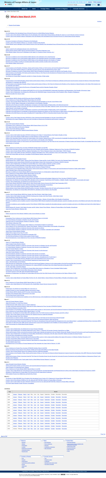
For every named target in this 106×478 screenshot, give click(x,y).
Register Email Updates (14, 25)
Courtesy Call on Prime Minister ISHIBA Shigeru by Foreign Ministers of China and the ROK (27, 136)
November (58, 397)
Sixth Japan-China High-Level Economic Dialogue (17, 127)
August (42, 397)
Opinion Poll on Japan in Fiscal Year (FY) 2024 (17, 232)
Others (68, 451)
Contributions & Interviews (50, 447)
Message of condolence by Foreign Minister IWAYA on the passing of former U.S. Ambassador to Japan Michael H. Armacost (35, 171)
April (28, 394)
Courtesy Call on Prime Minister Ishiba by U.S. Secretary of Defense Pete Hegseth (25, 42)
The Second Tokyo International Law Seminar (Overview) (19, 335)
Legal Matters (25, 471)
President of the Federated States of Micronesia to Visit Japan (20, 293)
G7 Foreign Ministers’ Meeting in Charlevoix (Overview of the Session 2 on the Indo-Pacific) (27, 255)
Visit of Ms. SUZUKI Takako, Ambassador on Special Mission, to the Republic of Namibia (27, 103)
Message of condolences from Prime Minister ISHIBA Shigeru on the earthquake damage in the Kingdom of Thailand (33, 60)
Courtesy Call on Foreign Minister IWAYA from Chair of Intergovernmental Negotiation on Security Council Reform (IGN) (34, 101)
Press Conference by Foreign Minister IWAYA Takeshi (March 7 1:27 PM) (23, 311)
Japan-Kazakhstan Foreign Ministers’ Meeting (16, 197)
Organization (24, 445)
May (32, 397)
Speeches (47, 445)
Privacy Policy (38, 471)
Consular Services (48, 456)
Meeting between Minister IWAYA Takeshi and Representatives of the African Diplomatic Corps (28, 50)
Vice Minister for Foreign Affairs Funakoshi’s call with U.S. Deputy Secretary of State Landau (27, 76)
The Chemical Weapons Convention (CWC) (16, 308)
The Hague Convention (49, 464)
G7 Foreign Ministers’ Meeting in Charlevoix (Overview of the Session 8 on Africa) (25, 228)
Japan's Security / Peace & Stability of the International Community (75, 444)
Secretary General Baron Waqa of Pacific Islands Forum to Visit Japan (22, 338)
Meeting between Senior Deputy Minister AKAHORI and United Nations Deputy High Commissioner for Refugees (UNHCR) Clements (37, 162)
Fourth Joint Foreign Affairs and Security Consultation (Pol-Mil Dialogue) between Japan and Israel (29, 154)
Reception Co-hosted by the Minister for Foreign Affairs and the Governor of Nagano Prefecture (28, 166)
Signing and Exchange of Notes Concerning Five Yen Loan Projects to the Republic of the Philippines (29, 139)
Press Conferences (48, 444)
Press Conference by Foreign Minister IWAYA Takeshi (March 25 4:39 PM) (23, 100)
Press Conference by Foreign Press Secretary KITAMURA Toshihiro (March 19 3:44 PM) (27, 147)
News (45, 440)
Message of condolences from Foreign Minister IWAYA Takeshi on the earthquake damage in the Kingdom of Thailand (33, 58)
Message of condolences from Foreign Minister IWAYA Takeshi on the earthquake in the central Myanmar (30, 56)
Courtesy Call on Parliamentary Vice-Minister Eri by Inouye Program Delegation (24, 328)
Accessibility (31, 471)
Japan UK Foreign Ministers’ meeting (14, 248)
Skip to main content (71, 2)
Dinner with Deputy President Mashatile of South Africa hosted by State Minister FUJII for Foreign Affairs (30, 165)
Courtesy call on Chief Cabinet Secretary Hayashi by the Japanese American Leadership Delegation (29, 314)
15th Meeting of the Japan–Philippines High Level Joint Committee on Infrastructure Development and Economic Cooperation (35, 119)
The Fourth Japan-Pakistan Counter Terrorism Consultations (20, 383)
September (47, 397)
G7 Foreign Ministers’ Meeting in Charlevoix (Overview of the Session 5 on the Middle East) (27, 247)
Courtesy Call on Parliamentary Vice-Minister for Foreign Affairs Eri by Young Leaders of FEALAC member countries (33, 163)
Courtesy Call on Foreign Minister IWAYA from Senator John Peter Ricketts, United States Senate (28, 194)
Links (85, 2)
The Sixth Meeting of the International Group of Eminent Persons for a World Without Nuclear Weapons (30, 33)
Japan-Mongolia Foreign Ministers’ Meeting (16, 364)
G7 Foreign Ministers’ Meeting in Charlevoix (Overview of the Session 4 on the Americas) (27, 250)
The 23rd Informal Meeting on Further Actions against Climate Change (22, 236)
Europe (23, 464)
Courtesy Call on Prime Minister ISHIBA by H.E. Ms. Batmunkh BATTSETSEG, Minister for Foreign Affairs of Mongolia (34, 380)
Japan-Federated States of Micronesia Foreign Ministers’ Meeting (21, 175)
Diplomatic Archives (26, 450)
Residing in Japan (48, 459)
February (20, 394)
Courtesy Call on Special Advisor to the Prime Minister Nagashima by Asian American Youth (27, 260)
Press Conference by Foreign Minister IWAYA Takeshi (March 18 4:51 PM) (23, 173)
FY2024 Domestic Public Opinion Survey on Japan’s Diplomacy (21, 304)
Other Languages (97, 2)
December (64, 397)
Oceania (23, 459)
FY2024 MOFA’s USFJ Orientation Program (16, 158)
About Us (23, 440)
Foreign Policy (69, 440)
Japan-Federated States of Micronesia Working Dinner (18, 170)
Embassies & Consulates (27, 448)
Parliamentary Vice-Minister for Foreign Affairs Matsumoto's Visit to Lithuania (24, 270)
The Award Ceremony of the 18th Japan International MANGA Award (22, 271)
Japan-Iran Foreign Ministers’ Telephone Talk (16, 209)
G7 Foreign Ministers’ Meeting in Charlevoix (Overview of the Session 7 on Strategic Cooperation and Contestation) (33, 229)
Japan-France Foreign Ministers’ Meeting (15, 231)
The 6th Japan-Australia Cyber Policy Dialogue (17, 316)
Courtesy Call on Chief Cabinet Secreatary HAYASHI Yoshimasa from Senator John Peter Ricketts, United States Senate (34, 196)
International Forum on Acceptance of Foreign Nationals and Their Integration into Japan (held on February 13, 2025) (33, 343)
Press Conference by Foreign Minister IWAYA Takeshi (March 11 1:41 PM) (23, 282)
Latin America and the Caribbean (28, 462)
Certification (47, 461)
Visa (45, 458)
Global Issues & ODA (71, 446)
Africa (23, 467)
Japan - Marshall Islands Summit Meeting (15, 261)
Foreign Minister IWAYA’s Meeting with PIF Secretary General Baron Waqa (23, 292)
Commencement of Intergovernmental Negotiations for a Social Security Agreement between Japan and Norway (32, 319)
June (35, 397)
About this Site (25, 451)
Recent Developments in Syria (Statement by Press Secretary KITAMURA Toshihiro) (26, 237)
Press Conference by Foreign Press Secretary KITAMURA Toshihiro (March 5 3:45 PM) (26, 348)
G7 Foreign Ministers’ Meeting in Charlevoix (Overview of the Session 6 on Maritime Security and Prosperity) (31, 245)
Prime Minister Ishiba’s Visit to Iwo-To (14, 63)
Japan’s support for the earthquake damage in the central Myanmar (21, 48)
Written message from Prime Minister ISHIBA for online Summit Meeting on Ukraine (25, 213)
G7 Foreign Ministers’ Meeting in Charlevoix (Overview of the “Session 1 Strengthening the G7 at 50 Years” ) (31, 257)
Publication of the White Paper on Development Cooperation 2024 (21, 234)
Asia (23, 458)
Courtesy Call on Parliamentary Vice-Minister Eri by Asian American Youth (23, 181)
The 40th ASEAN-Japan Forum (13, 341)
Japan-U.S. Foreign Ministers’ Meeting (15, 242)
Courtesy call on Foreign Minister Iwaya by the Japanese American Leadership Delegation (27, 351)
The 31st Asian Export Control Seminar (15, 295)
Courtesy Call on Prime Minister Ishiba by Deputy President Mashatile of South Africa (26, 186)
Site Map (81, 2)
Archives (99, 21)
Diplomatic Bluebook (71, 442)
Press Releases (48, 442)
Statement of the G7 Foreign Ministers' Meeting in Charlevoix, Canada (22, 221)
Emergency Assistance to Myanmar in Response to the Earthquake (21, 41)
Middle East (24, 466)
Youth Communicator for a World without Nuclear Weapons (19, 324)
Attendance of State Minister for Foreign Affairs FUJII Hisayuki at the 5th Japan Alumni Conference (29, 372)
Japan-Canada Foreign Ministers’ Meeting (15, 244)
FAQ (77, 2)
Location (23, 447)
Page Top (103, 434)
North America (25, 461)
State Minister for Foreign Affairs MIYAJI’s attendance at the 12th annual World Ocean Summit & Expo (30, 258)
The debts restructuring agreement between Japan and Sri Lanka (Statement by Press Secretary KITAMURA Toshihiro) (34, 306)
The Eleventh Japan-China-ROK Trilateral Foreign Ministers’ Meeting (22, 130)
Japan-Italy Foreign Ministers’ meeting (15, 252)
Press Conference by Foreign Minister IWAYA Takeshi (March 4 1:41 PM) (23, 369)
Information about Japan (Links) (51, 462)
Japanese (90, 2)
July (38, 397)
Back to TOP (4, 436)
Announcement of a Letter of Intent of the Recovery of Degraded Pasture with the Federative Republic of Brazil (31, 87)
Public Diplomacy (70, 449)
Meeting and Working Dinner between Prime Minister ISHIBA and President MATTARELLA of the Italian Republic (32, 349)
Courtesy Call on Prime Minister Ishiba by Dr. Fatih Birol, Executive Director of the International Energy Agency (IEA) (33, 69)
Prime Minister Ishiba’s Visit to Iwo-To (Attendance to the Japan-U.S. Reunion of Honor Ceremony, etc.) (30, 52)
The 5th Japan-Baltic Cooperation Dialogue (16, 266)
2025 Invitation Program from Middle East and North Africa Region (21, 373)
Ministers (24, 442)
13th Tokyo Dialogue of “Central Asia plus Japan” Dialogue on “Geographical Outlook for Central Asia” (29, 224)
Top (5, 11)
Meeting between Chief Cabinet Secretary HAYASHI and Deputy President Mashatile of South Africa (29, 184)
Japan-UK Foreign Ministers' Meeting (14, 301)
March (24, 394)
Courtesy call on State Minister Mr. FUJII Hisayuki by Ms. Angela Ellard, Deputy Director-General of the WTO (31, 284)
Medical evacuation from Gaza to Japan (15, 93)
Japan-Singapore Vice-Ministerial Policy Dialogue (17, 367)
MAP (64, 474)
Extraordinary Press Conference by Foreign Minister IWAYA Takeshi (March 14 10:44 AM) (27, 218)
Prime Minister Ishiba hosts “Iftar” (13, 223)
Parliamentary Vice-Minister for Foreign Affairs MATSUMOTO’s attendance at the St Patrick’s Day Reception (31, 189)
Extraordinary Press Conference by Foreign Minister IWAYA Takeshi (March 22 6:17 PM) (26, 125)
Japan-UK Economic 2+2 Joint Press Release (16, 303)
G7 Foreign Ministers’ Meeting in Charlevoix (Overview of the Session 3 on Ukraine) (25, 253)
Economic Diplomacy (71, 448)
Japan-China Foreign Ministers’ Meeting (15, 128)
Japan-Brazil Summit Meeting (13, 88)
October (53, 397)
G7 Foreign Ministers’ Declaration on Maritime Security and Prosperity (22, 219)
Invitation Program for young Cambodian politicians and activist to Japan (23, 290)
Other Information (48, 448)
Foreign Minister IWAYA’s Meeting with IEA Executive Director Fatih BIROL (23, 98)
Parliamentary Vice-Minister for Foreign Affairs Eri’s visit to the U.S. (21, 288)
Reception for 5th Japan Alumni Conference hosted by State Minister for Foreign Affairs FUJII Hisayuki (30, 340)
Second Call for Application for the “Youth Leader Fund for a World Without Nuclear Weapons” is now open (30, 359)
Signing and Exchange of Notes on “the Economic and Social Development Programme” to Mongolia (29, 365)
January (15, 394)
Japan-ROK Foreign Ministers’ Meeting (15, 123)
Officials (23, 444)
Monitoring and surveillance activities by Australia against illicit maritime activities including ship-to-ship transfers (32, 61)
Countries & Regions (26, 456)
